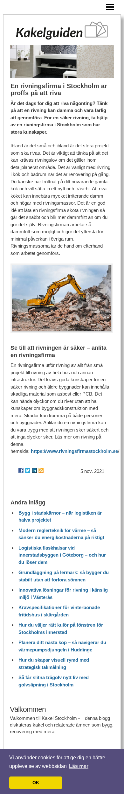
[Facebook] (21, 470)
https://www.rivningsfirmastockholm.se (74, 451)
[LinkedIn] (34, 470)
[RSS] (41, 470)
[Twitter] (27, 470)
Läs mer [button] (78, 766)
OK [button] (35, 782)
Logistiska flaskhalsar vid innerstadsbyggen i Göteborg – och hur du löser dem (62, 555)
